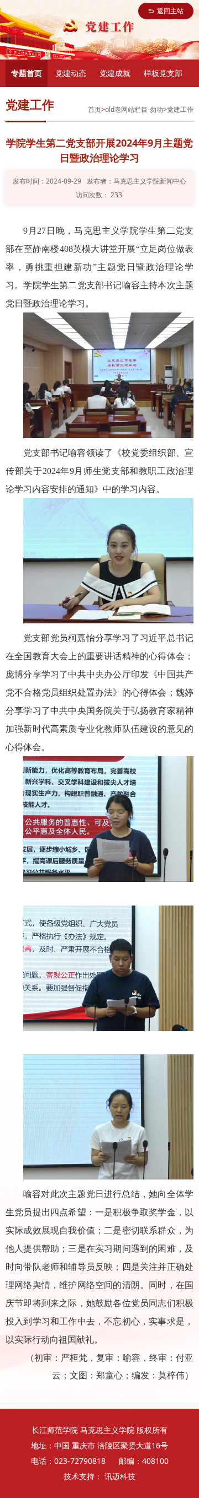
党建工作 (180, 109)
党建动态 (70, 73)
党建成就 (115, 73)
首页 (94, 109)
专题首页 (26, 73)
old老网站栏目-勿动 (134, 109)
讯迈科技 (119, 1476)
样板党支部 (163, 73)
